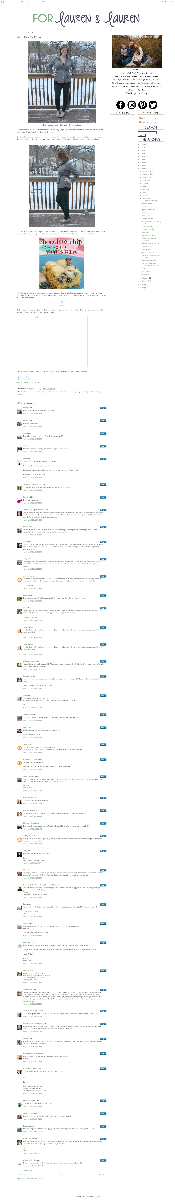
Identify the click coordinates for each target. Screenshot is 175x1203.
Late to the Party (147, 227)
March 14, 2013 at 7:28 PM (32, 439)
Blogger (97, 1197)
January (145, 281)
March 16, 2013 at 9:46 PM (32, 1119)
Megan (25, 727)
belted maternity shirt (53, 392)
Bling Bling (145, 274)
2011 (142, 288)
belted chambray (41, 392)
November (146, 174)
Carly (25, 851)
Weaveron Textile (29, 1160)
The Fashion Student (30, 1068)
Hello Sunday (146, 271)
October (145, 177)
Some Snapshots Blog (31, 911)
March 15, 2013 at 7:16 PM (32, 963)
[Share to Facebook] (51, 389)
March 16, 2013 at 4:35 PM (32, 1093)
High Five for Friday (148, 236)
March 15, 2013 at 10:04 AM (33, 844)
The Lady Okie (28, 797)
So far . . (144, 207)
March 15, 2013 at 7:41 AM (32, 737)
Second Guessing (148, 230)
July (143, 186)
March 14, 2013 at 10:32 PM (33, 620)
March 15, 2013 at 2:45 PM (32, 897)
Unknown (26, 576)
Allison (68, 295)
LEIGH (25, 542)
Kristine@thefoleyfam (31, 1011)
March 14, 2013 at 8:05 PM (32, 535)
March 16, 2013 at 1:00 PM (32, 1046)
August (144, 183)
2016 (142, 160)
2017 (142, 156)
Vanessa (26, 970)
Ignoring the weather (149, 210)
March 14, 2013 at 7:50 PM (32, 490)
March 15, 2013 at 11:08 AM (32, 863)
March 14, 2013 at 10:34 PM (33, 637)
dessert (82, 392)
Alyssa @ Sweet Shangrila (32, 1024)
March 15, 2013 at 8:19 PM (32, 983)
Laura (25, 744)
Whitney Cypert (28, 661)
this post (42, 293)
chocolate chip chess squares (70, 392)
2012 (142, 285)
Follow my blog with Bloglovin (28, 382)
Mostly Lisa (27, 942)
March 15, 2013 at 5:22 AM (32, 707)
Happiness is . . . (147, 233)
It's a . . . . (145, 268)
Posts (143, 118)
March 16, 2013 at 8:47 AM (32, 1032)
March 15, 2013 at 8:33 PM (32, 1004)
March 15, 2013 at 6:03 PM (32, 935)
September (146, 180)
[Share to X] (49, 389)
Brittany (26, 1126)
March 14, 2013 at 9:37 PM (32, 601)
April (144, 195)
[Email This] (44, 389)
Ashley (25, 408)
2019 (142, 150)
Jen (24, 446)
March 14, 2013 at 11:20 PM (32, 669)
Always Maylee (28, 776)
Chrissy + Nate (28, 823)
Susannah (26, 676)
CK (24, 870)
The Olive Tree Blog (30, 759)
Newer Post (22, 1175)
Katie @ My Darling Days (32, 484)
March (144, 198)
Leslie (25, 595)
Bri (24, 608)
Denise (25, 497)
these (86, 232)
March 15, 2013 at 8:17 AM (32, 791)
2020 (142, 148)
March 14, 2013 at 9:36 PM (32, 588)
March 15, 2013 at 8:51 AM (32, 829)
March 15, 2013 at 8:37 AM (32, 816)
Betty (25, 559)
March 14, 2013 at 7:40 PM (32, 477)
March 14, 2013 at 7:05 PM (32, 413)
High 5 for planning (148, 252)
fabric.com (66, 310)
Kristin (25, 627)
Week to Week (147, 204)
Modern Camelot (29, 1100)
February (145, 278)
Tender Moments (147, 219)
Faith (25, 459)
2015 (142, 163)
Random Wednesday (149, 260)
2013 (142, 169)
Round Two (146, 216)
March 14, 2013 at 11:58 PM (32, 688)
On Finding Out (147, 246)
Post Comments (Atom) (35, 1179)
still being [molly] (29, 810)
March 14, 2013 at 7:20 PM (32, 426)
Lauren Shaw (28, 714)
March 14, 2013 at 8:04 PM (32, 520)
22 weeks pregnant (29, 392)
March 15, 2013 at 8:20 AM (32, 803)
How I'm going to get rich (150, 243)
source (62, 305)
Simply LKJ (27, 836)
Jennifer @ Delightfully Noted (33, 510)
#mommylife (27, 989)
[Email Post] (40, 389)
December (146, 171)
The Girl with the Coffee (31, 1053)
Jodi (24, 433)
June (144, 189)
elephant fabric (90, 392)
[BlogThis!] (46, 389)
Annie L (26, 923)
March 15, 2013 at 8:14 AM (32, 769)
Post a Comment (26, 1170)
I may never (146, 249)
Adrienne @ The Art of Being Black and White (39, 885)
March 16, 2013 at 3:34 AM (32, 1017)
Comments (145, 122)
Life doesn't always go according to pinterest (150, 264)
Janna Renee (28, 1113)
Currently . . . (146, 213)
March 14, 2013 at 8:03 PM (32, 503)
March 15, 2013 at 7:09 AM (32, 720)
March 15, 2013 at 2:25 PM (32, 878)
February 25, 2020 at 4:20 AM (33, 1166)
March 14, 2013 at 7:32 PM (32, 452)
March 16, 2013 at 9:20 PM (32, 1106)
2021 (142, 145)
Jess (25, 695)
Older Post (102, 1175)
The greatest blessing (149, 201)
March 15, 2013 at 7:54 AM (32, 752)
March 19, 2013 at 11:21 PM (32, 1132)
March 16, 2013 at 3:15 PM (32, 1061)
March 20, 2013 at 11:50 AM (32, 1153)
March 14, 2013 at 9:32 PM (32, 552)
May (143, 192)
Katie (26, 389)
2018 (142, 154)
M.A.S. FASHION (29, 1139)
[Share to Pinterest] (54, 389)
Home (62, 1175)
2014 (142, 165)
